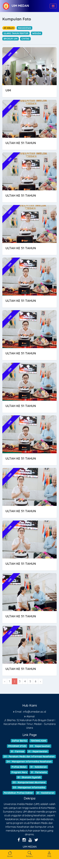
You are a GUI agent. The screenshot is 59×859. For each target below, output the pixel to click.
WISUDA (36, 33)
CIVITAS (25, 38)
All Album (9, 28)
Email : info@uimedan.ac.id (30, 711)
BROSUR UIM (10, 38)
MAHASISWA (24, 28)
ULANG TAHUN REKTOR (16, 33)
